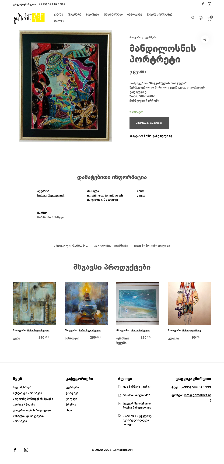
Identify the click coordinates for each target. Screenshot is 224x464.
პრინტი (71, 404)
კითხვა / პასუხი (24, 404)
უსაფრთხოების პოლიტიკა (32, 410)
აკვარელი (95, 195)
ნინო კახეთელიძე (158, 136)
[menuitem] (61, 15)
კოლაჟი (71, 399)
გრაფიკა (72, 393)
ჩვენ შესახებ (22, 387)
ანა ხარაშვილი (140, 330)
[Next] (205, 316)
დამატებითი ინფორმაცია (112, 177)
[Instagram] (209, 4)
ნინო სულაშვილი (38, 330)
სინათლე (72, 338)
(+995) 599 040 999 (51, 4)
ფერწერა (150, 37)
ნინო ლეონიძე (191, 330)
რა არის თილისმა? (136, 395)
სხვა (69, 410)
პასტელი (111, 199)
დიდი (141, 195)
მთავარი (135, 37)
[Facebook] (202, 4)
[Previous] (19, 316)
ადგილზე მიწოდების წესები (33, 399)
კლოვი (173, 338)
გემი (16, 338)
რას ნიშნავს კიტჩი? (137, 386)
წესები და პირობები (27, 393)
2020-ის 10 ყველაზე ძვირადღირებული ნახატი (137, 420)
